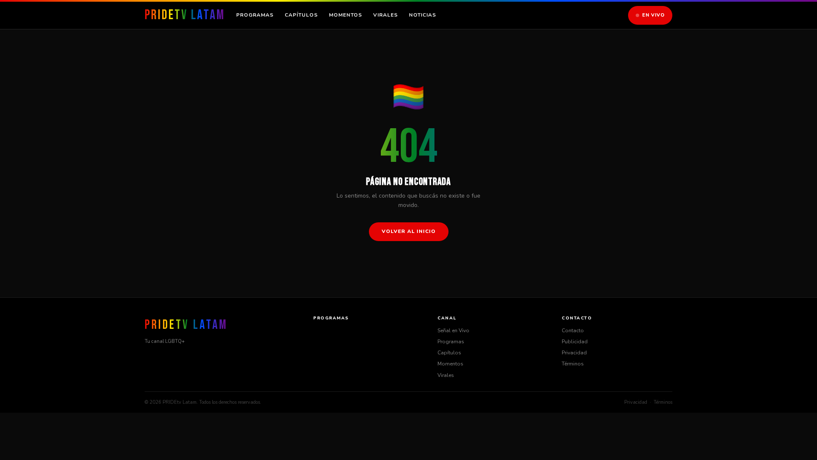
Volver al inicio (409, 231)
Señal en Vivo (453, 330)
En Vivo (653, 15)
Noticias (422, 15)
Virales (385, 15)
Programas (255, 15)
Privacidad (574, 352)
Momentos (345, 15)
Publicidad (575, 341)
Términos (573, 363)
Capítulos (301, 15)
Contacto (573, 330)
